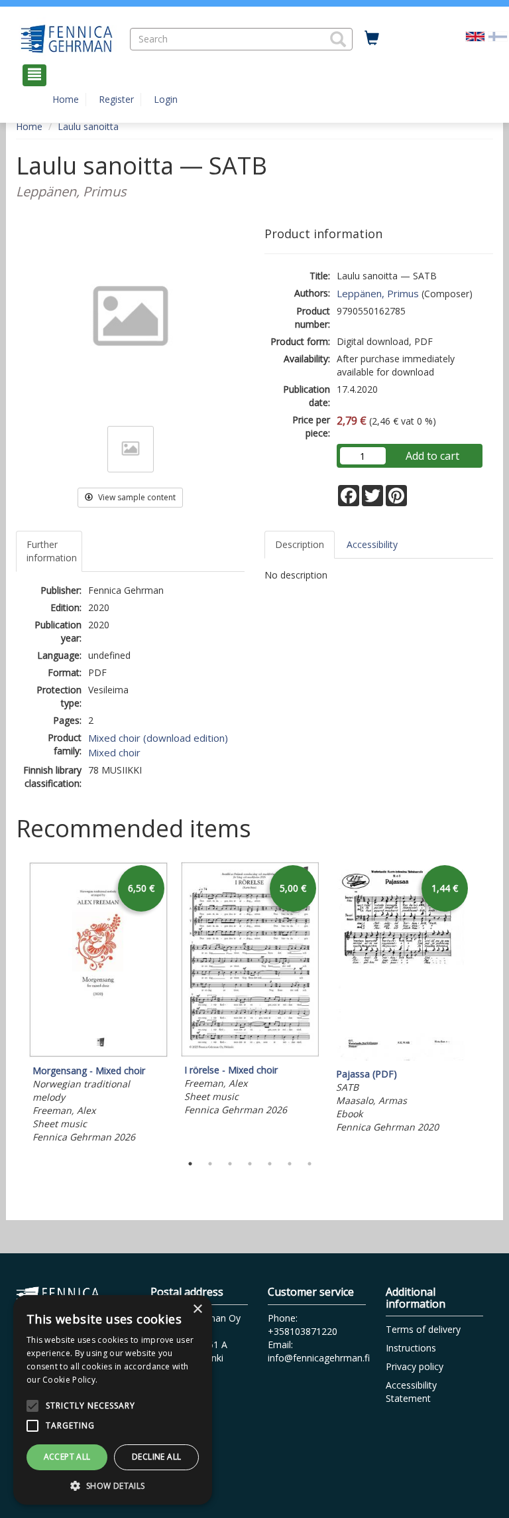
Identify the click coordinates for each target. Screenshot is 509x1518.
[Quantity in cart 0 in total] (371, 38)
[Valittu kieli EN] (475, 35)
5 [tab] (269, 1163)
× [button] (197, 1309)
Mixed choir (114, 752)
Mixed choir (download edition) (158, 737)
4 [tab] (249, 1163)
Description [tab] (299, 544)
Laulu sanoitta (88, 126)
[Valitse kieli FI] (497, 35)
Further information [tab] (52, 551)
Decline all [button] (156, 1456)
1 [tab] (190, 1163)
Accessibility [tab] (372, 544)
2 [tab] (210, 1163)
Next (486, 1004)
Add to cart (432, 455)
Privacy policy (414, 1366)
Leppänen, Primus (378, 293)
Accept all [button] (67, 1456)
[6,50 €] (98, 1054)
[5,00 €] (250, 1053)
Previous (12, 1004)
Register (116, 99)
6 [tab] (289, 1163)
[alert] (112, 1400)
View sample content (136, 497)
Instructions (411, 1348)
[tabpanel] (98, 1004)
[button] (338, 39)
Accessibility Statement (411, 1392)
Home (65, 99)
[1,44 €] (402, 1057)
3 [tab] (230, 1163)
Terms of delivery (423, 1329)
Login (166, 99)
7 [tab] (309, 1163)
